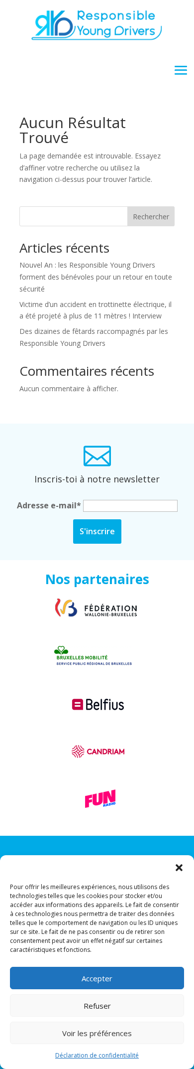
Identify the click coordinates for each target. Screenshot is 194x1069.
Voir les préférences (97, 1033)
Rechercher (151, 216)
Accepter (97, 978)
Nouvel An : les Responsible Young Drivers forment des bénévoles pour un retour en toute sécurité (95, 277)
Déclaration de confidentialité (97, 1055)
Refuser (97, 1006)
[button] (179, 868)
